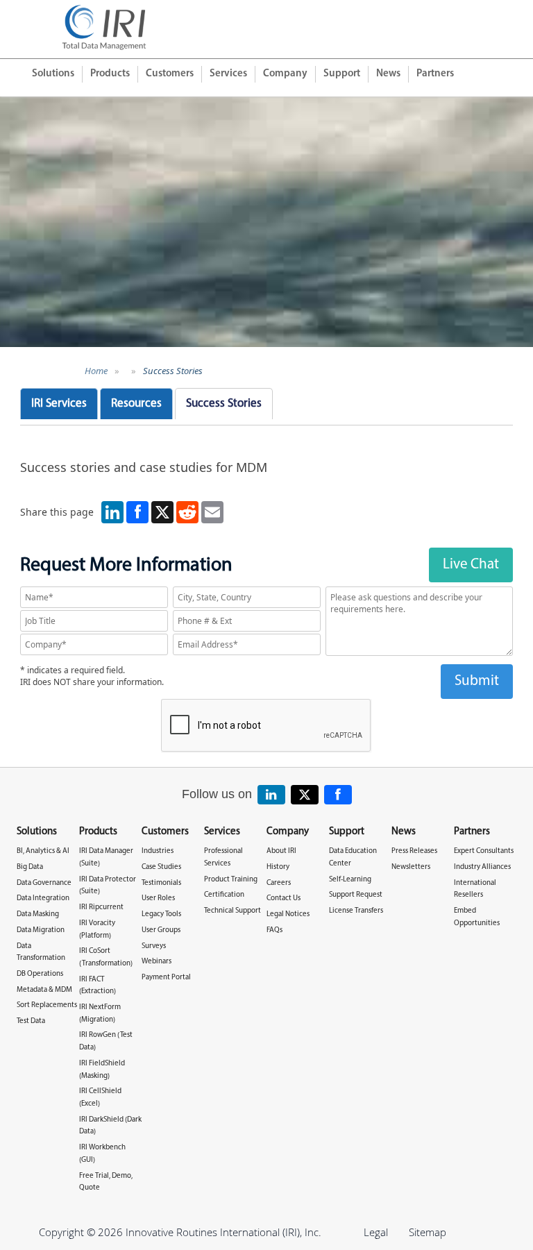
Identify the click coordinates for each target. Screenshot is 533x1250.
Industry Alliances (482, 867)
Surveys (154, 946)
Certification (224, 895)
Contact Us (283, 898)
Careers (278, 883)
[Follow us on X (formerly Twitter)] (305, 794)
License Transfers (356, 911)
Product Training (230, 880)
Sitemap (427, 1232)
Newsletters (410, 867)
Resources (136, 403)
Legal (376, 1232)
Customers (170, 74)
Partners (435, 74)
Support (341, 74)
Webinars (156, 961)
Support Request (355, 895)
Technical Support (232, 911)
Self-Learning (350, 880)
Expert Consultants (484, 851)
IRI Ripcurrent (101, 907)
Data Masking (38, 914)
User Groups (161, 930)
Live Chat (471, 564)
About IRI (281, 851)
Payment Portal (166, 977)
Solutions (53, 74)
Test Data (31, 1021)
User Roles (158, 898)
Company (285, 74)
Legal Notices (288, 914)
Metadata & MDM (44, 990)
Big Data (30, 867)
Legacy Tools (161, 914)
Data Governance (44, 883)
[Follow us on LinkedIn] (271, 794)
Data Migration (41, 930)
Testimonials (161, 883)
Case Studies (161, 867)
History (277, 867)
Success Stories (173, 370)
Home (96, 370)
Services (228, 74)
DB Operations (40, 974)
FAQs (274, 930)
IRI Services (59, 403)
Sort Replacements (47, 1005)
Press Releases (414, 851)
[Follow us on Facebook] (338, 794)
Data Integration (43, 898)
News (388, 74)
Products (110, 74)
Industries (158, 851)
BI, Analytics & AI (43, 851)
